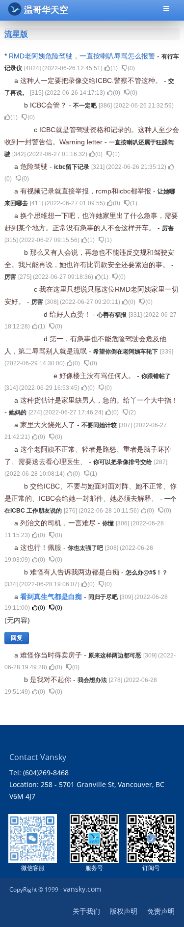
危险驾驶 (35, 166)
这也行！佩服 (41, 547)
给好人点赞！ (71, 314)
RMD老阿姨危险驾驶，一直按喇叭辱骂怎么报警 (83, 56)
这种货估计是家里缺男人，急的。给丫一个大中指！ (99, 400)
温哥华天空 (46, 10)
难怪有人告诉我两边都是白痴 (75, 572)
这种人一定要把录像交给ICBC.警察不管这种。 (92, 80)
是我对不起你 (51, 679)
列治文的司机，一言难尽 (59, 523)
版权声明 (123, 911)
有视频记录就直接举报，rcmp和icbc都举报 (86, 191)
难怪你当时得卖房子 (52, 655)
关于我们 (86, 911)
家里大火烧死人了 (48, 425)
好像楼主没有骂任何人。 (98, 376)
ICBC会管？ (49, 105)
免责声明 (161, 911)
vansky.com (82, 889)
